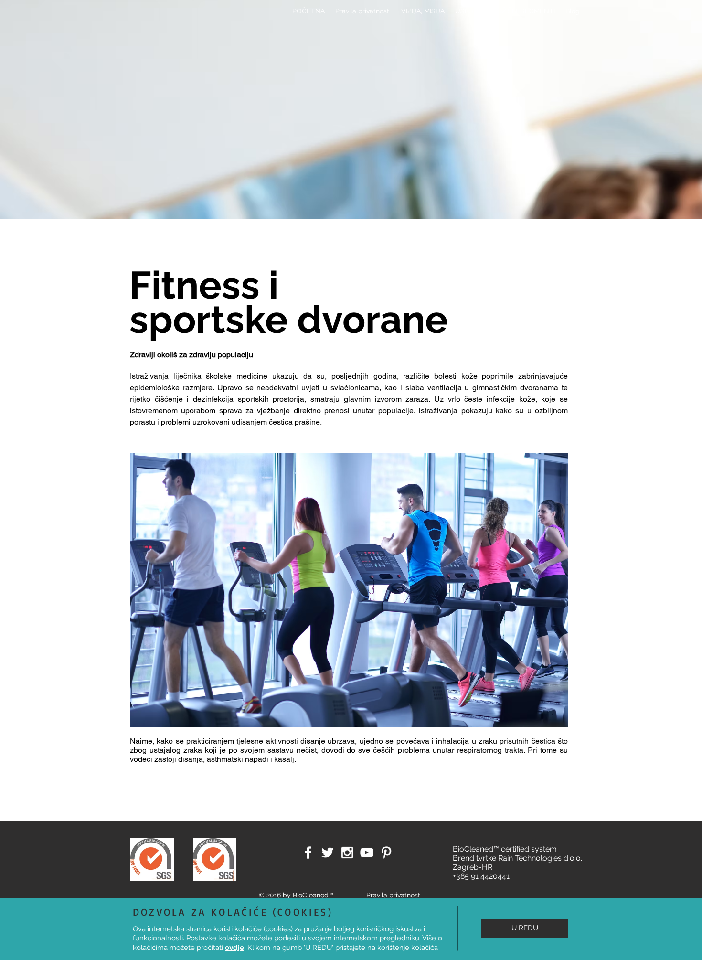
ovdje (234, 947)
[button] (524, 928)
